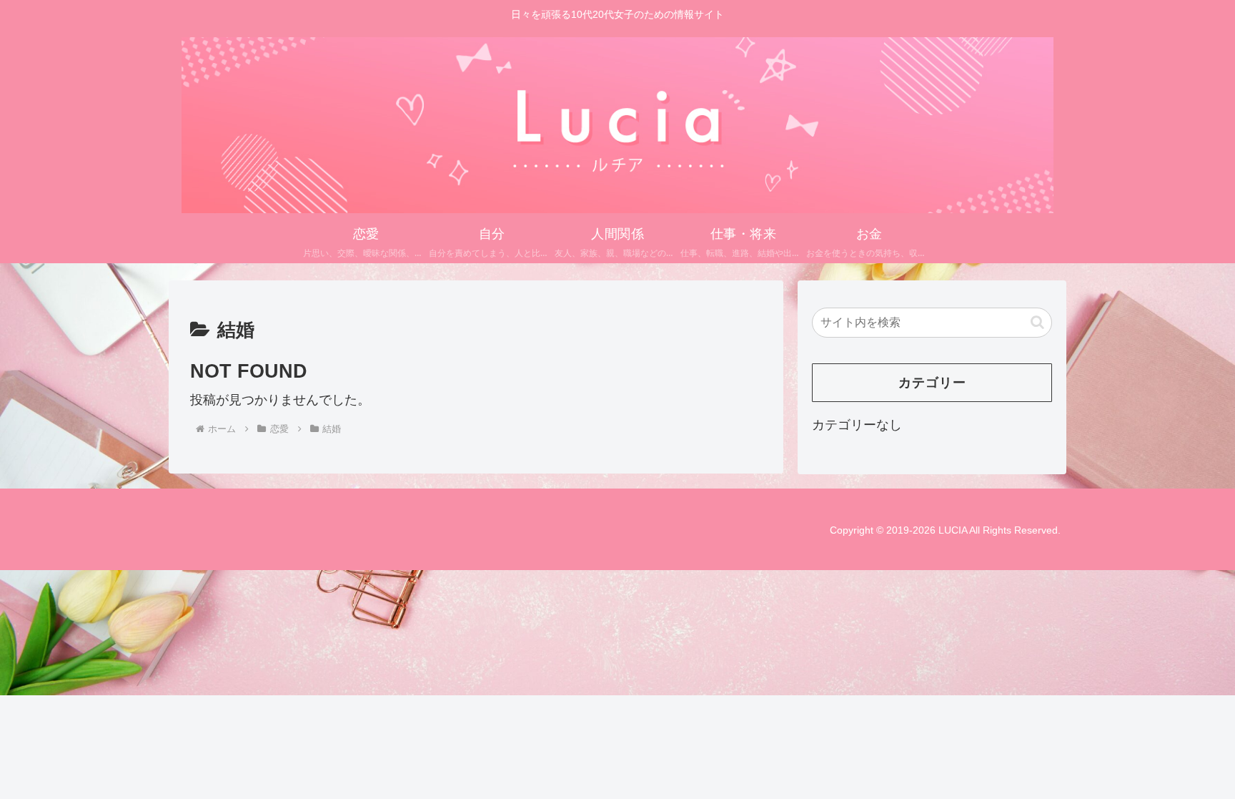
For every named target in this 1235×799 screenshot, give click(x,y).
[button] (1037, 322)
